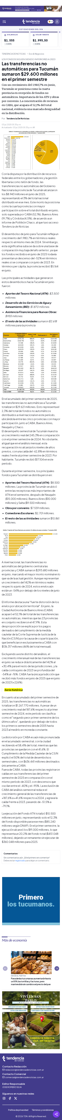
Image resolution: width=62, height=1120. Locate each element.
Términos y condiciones (43, 1110)
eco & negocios (36, 53)
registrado (20, 860)
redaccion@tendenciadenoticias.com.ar (24, 1069)
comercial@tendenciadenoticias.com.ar (24, 1077)
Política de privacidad (18, 1110)
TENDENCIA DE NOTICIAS (14, 53)
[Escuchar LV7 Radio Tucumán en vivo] (50, 21)
